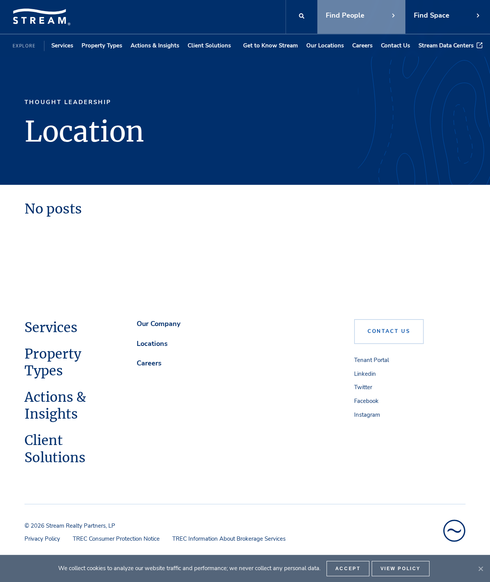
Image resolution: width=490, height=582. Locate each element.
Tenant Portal (371, 360)
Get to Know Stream (270, 45)
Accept (348, 568)
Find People (345, 15)
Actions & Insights (155, 45)
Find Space (431, 15)
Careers (362, 45)
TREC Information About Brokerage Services (229, 539)
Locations (152, 343)
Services (62, 45)
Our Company (158, 323)
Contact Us (395, 45)
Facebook (366, 401)
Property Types (102, 45)
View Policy (401, 568)
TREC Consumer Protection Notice (116, 539)
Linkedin (365, 374)
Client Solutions (209, 45)
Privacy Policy (42, 539)
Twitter (363, 387)
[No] (480, 568)
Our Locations (325, 45)
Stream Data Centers (446, 45)
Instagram (367, 415)
